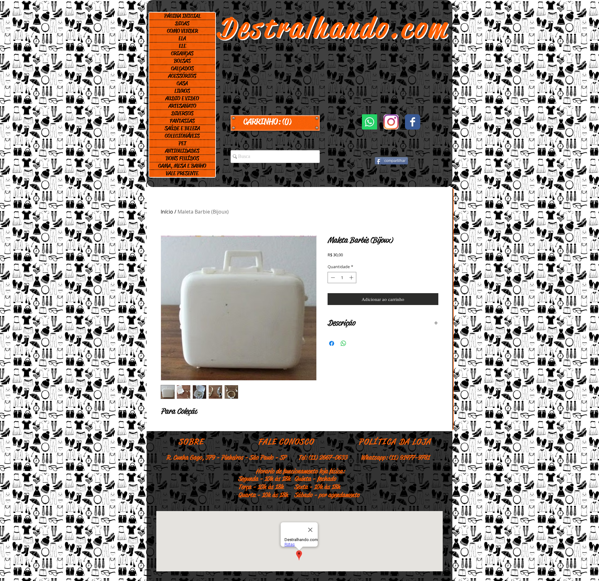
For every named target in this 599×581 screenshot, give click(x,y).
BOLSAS (182, 60)
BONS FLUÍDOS (182, 158)
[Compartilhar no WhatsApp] (343, 343)
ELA (182, 38)
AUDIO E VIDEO (182, 98)
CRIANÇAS (182, 53)
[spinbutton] (342, 277)
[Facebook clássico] (412, 122)
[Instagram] (391, 122)
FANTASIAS (182, 120)
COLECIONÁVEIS (182, 135)
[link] (275, 122)
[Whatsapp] (369, 122)
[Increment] (352, 277)
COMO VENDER (182, 30)
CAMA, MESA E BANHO (182, 165)
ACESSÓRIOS (182, 75)
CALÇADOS (182, 68)
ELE (182, 45)
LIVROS (182, 90)
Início (167, 211)
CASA (182, 83)
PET (182, 143)
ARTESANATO (182, 105)
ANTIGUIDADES (182, 150)
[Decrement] (332, 277)
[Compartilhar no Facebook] (331, 343)
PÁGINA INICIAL (182, 15)
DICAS (182, 23)
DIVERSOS (182, 113)
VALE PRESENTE (182, 173)
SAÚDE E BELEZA (182, 128)
